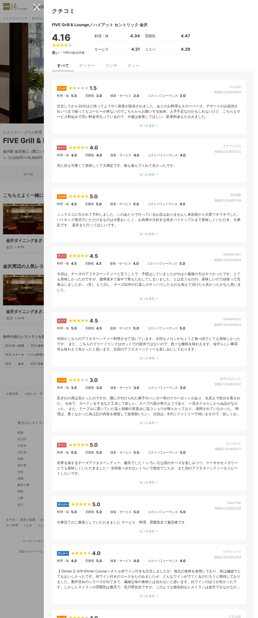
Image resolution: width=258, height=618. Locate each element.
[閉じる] (37, 7)
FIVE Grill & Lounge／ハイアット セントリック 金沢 (100, 24)
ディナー (87, 65)
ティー (133, 65)
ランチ (111, 65)
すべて (63, 65)
